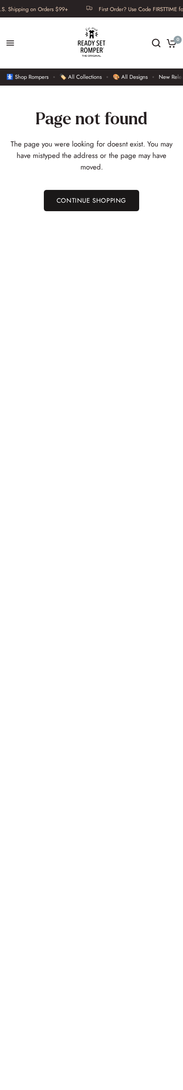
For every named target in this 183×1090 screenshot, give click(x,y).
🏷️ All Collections (81, 77)
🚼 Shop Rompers (27, 77)
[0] (170, 43)
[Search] (156, 43)
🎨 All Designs (130, 77)
